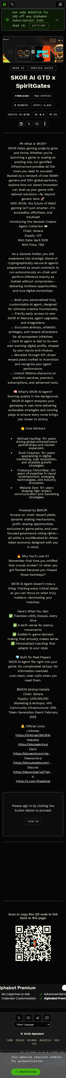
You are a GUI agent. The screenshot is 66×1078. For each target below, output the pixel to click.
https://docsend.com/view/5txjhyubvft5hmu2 (33, 753)
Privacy (20, 1040)
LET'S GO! (39, 25)
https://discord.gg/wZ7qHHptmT (33, 772)
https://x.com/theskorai (33, 781)
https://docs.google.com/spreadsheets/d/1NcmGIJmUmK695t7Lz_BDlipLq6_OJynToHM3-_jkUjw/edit (33, 762)
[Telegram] (37, 1018)
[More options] (45, 124)
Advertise (45, 1040)
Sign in (33, 821)
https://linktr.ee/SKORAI (33, 735)
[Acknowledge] (57, 19)
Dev (34, 1043)
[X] (29, 124)
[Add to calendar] (21, 124)
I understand (25, 1072)
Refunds (32, 1040)
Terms (10, 1040)
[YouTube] (47, 1018)
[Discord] (37, 124)
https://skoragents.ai (33, 744)
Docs (56, 1040)
